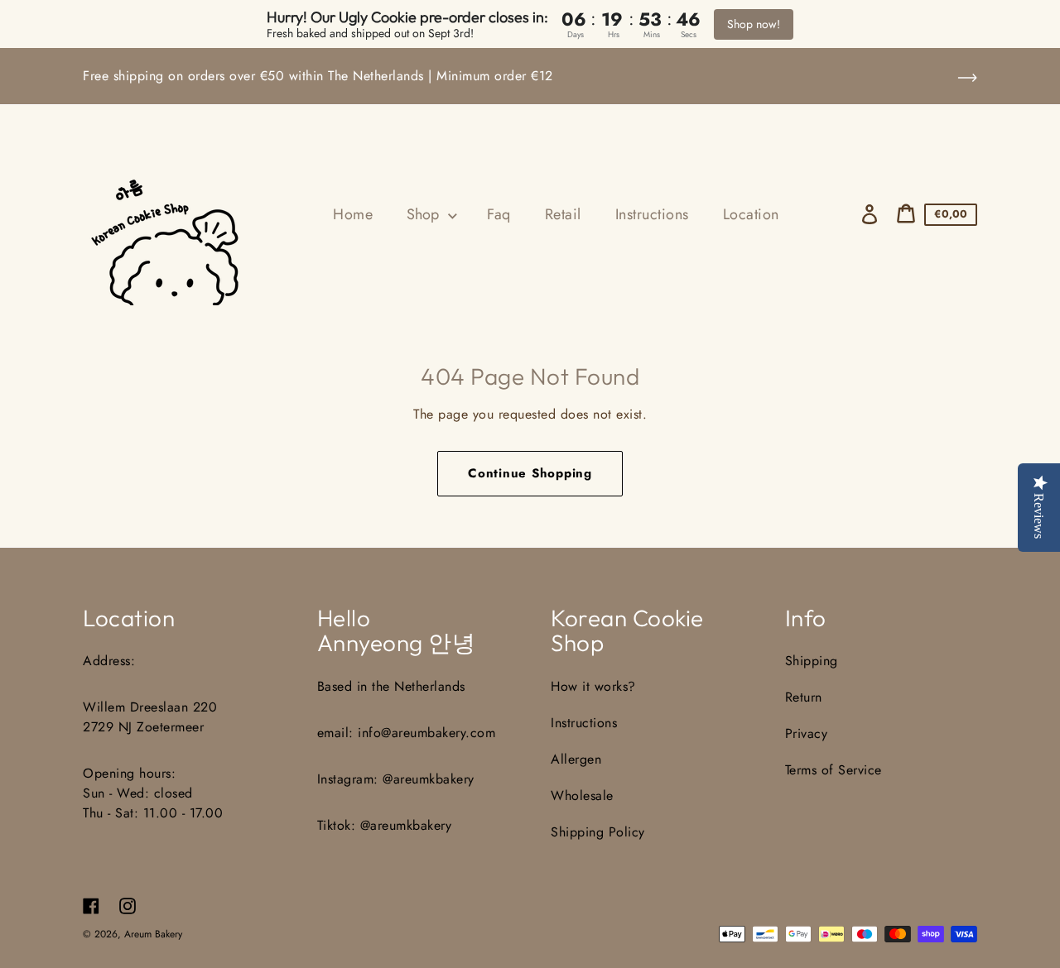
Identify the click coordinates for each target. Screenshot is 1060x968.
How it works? (593, 686)
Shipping (811, 660)
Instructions (584, 722)
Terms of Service (833, 769)
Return (803, 697)
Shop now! (753, 24)
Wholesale (582, 795)
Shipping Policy (598, 831)
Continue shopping (530, 473)
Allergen (576, 759)
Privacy (806, 733)
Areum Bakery (153, 934)
